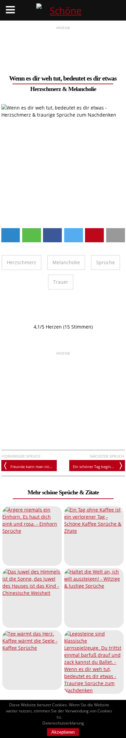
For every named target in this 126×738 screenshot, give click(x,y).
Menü (10, 10)
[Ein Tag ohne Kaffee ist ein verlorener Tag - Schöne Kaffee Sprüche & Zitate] (94, 536)
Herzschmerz (45, 89)
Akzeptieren (63, 732)
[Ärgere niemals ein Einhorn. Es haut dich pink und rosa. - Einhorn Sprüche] (32, 536)
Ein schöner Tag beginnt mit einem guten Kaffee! (99, 466)
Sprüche (105, 262)
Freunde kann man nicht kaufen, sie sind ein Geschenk (33, 466)
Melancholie (82, 89)
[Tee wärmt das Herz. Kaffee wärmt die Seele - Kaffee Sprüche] (32, 660)
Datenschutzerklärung (63, 723)
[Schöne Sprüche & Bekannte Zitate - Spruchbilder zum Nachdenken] (63, 10)
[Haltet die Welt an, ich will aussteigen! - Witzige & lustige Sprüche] (94, 598)
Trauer (60, 282)
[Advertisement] (63, 47)
